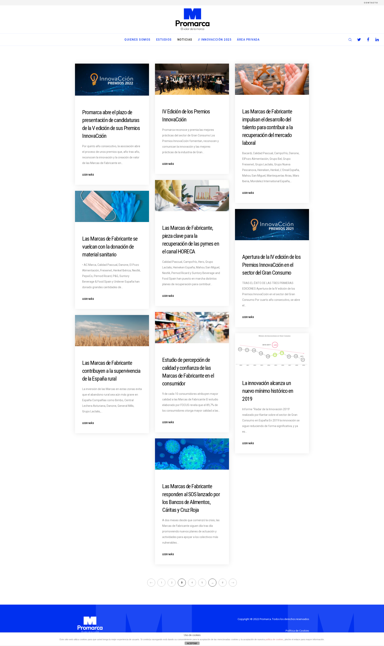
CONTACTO (371, 2)
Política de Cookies (297, 631)
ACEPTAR (192, 643)
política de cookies (274, 639)
